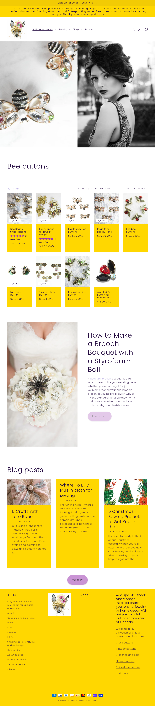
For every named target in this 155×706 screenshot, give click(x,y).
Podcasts (12, 627)
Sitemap (11, 669)
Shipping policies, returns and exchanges (21, 643)
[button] (44, 29)
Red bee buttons (131, 230)
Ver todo (77, 579)
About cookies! (15, 654)
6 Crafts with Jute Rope (25, 514)
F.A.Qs (10, 637)
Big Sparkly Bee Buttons (77, 230)
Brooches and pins (127, 655)
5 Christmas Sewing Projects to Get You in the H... (125, 519)
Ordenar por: (85, 188)
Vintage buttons (126, 648)
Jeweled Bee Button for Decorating (104, 295)
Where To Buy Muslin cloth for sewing (76, 490)
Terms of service (16, 664)
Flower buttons (125, 661)
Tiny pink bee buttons (47, 293)
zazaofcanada (71, 700)
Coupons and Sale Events (21, 618)
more (125, 673)
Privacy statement (17, 659)
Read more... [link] (99, 416)
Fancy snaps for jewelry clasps (46, 232)
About (10, 613)
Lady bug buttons (15, 293)
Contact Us (13, 650)
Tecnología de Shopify (87, 700)
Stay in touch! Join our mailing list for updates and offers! (20, 605)
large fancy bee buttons (104, 230)
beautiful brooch (101, 378)
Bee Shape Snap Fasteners (19, 230)
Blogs (10, 622)
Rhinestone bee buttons (77, 293)
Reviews (11, 632)
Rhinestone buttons (128, 667)
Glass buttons (124, 642)
